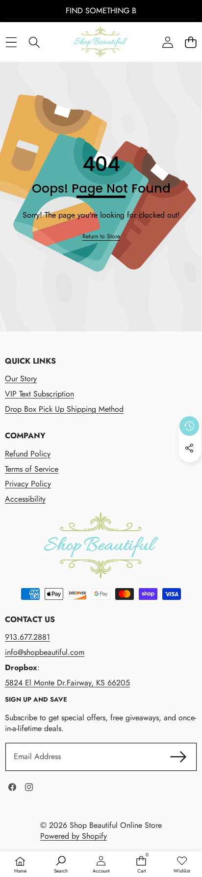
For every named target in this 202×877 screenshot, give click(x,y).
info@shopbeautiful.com (44, 652)
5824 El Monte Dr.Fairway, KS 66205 (67, 682)
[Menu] (11, 42)
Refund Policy (27, 453)
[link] (101, 236)
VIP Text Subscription (39, 393)
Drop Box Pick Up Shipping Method (64, 409)
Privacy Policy (28, 483)
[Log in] (167, 42)
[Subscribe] (178, 756)
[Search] (34, 42)
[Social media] (189, 448)
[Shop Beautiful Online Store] (100, 42)
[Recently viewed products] (189, 426)
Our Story (21, 378)
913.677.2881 (27, 637)
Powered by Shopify (73, 836)
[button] (190, 42)
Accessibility (25, 499)
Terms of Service (31, 469)
